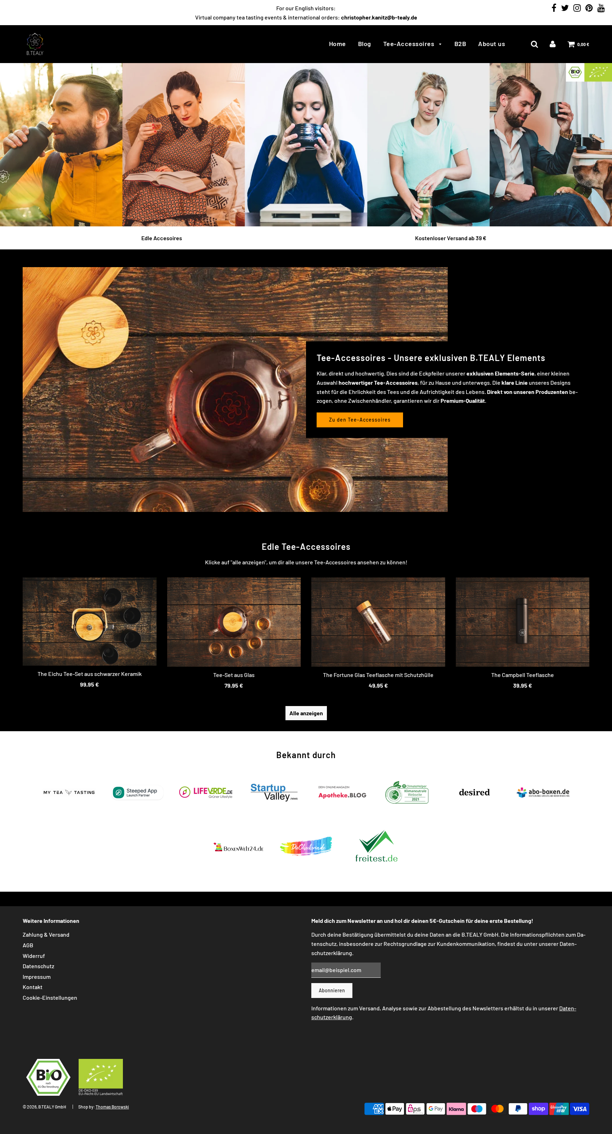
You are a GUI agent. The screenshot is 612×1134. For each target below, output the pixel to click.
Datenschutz (38, 966)
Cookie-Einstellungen (50, 997)
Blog (364, 43)
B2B (460, 43)
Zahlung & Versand (46, 934)
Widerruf (34, 955)
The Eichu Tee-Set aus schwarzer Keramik (90, 673)
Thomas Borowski (112, 1106)
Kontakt (32, 986)
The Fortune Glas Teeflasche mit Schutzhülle (378, 674)
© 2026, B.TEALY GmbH (44, 1106)
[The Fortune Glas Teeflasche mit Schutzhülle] (378, 622)
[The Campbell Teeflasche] (523, 622)
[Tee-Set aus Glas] (234, 622)
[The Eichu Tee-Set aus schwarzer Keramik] (90, 621)
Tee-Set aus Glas (234, 674)
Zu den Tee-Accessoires (360, 420)
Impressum (37, 976)
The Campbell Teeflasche (522, 674)
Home (337, 43)
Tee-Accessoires (409, 43)
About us (491, 43)
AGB (28, 945)
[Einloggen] (553, 43)
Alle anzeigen (306, 713)
